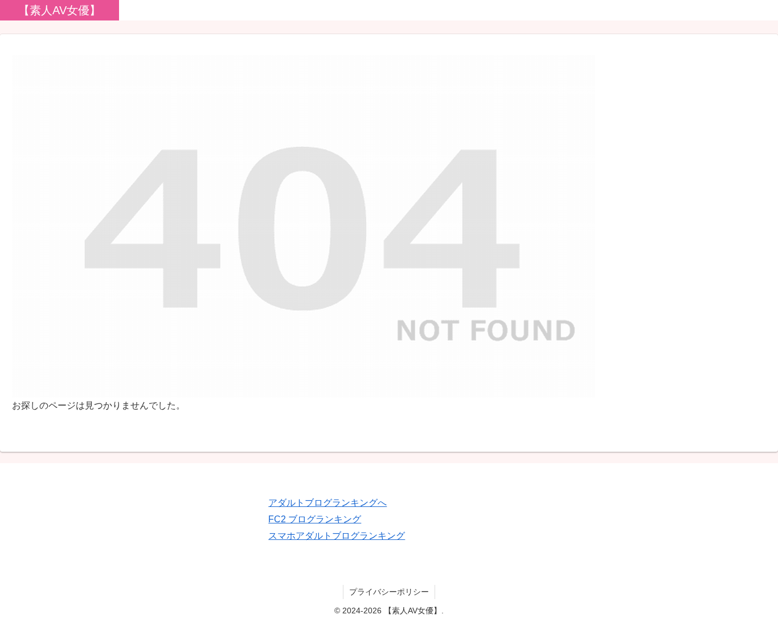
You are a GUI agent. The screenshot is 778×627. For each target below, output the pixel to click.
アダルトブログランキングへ (327, 503)
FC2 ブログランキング (314, 519)
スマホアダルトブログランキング (336, 536)
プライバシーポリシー (389, 591)
